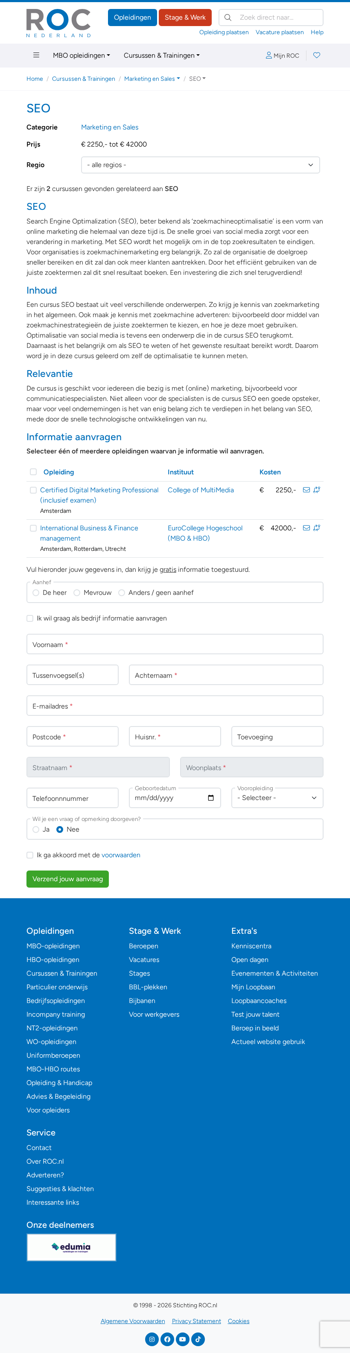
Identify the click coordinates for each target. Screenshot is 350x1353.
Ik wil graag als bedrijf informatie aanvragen (102, 618)
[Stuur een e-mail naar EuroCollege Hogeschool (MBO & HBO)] (306, 528)
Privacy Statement (196, 1321)
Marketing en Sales (109, 127)
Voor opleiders (48, 1110)
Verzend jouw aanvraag (67, 879)
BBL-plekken (148, 987)
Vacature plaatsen (280, 32)
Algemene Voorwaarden (133, 1321)
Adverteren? (45, 1175)
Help (317, 32)
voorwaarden (121, 855)
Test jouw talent (255, 1014)
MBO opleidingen (79, 55)
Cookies (239, 1321)
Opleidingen (132, 17)
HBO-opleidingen (52, 960)
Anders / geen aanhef (161, 592)
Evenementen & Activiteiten (274, 973)
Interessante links (52, 1202)
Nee (73, 829)
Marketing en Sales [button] (149, 78)
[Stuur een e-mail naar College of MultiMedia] (306, 490)
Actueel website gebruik (268, 1042)
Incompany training (55, 1014)
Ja (46, 829)
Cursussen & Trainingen (159, 55)
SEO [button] (195, 78)
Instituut (181, 472)
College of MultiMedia (201, 490)
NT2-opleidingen (52, 1028)
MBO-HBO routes (53, 1069)
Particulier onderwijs (57, 987)
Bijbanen (142, 1001)
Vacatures (144, 960)
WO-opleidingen (51, 1042)
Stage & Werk (185, 17)
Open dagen (249, 960)
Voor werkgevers (154, 1014)
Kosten (270, 472)
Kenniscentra (251, 946)
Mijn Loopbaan (253, 987)
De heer (55, 592)
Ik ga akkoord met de (88, 855)
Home (34, 78)
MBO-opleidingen (53, 946)
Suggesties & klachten (60, 1189)
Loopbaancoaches (258, 1001)
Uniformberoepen (53, 1055)
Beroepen (143, 946)
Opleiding (59, 472)
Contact (39, 1148)
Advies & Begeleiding (58, 1096)
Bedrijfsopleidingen (55, 1001)
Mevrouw (97, 592)
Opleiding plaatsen (224, 32)
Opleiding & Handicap (59, 1083)
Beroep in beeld (255, 1028)
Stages (139, 973)
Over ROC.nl (45, 1161)
